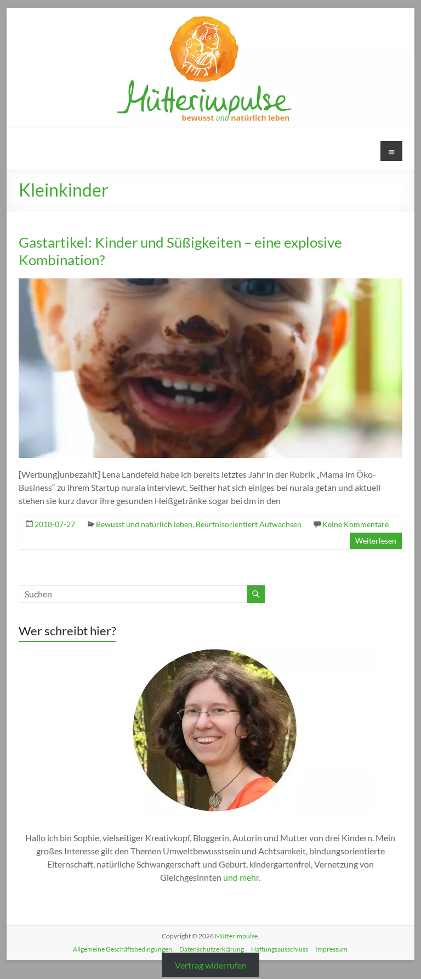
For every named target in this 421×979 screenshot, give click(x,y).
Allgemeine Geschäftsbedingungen (122, 949)
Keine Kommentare (355, 524)
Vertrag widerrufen (211, 965)
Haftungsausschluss (279, 949)
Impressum (331, 949)
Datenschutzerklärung (211, 949)
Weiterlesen (375, 540)
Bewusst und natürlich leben (144, 524)
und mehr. (241, 877)
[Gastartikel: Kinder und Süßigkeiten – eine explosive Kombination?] (210, 283)
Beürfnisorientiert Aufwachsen (248, 524)
